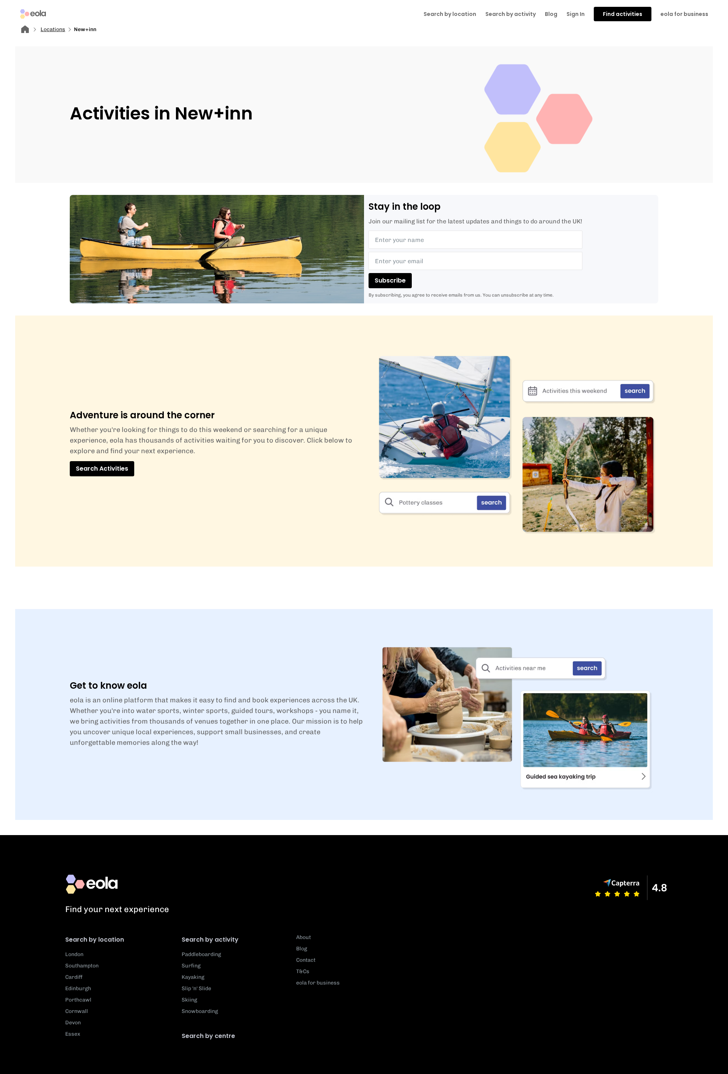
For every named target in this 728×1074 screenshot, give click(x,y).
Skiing (189, 1000)
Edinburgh (78, 988)
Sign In (575, 14)
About (303, 937)
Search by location (94, 939)
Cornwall (76, 1011)
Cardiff (74, 977)
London (74, 954)
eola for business (684, 14)
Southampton (82, 966)
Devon (73, 1022)
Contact (305, 960)
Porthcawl (78, 1000)
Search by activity (510, 14)
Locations (53, 29)
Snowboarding (200, 1011)
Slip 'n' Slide (196, 988)
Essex (72, 1034)
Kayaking (193, 977)
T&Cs (302, 971)
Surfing (191, 966)
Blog (551, 14)
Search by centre (208, 1036)
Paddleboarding (201, 954)
